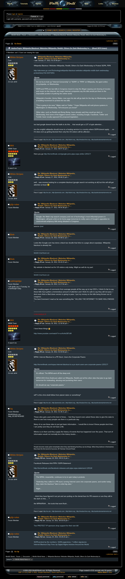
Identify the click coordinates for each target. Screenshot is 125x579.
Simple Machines (44, 572)
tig (11, 408)
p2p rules (14, 204)
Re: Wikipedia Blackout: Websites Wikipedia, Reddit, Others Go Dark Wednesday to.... (56, 146)
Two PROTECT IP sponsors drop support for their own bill (56, 526)
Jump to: (9, 559)
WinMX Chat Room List (41, 253)
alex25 (59, 26)
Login (69, 30)
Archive (115, 4)
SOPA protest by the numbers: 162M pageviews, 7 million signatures (60, 542)
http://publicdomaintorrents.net (101, 139)
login (13, 14)
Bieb (12, 234)
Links (101, 4)
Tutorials (24, 4)
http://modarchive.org (83, 139)
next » (116, 41)
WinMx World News (44, 35)
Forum (38, 4)
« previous (109, 41)
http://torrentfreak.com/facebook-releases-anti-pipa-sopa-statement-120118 (63, 468)
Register (76, 30)
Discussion (32, 35)
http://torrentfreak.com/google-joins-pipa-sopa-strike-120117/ (67, 154)
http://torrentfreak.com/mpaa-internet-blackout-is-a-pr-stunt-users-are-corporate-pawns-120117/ (71, 364)
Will (12, 145)
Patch (9, 4)
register (20, 14)
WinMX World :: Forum (18, 35)
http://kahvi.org (70, 139)
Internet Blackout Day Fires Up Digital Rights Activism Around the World (61, 544)
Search (62, 30)
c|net (41, 226)
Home (49, 30)
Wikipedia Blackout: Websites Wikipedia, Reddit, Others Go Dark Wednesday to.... (80, 35)
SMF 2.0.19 (22, 572)
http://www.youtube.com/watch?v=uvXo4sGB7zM (53, 333)
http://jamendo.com (58, 139)
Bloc (110, 572)
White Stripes (16, 57)
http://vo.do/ (47, 139)
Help (86, 4)
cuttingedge (15, 281)
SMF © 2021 (32, 572)
